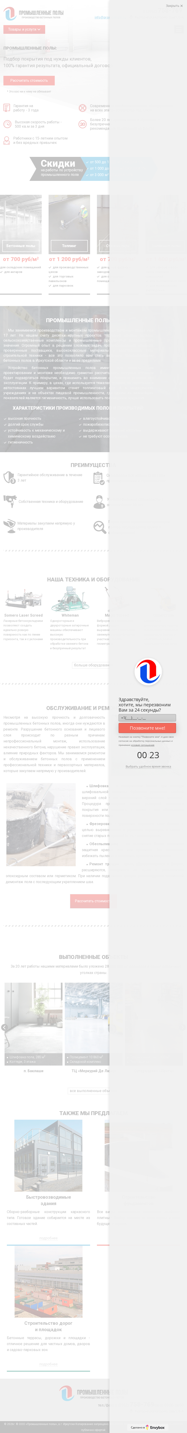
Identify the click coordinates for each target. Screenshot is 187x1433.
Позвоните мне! (147, 728)
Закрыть (173, 5)
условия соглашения (142, 745)
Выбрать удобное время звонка (148, 766)
